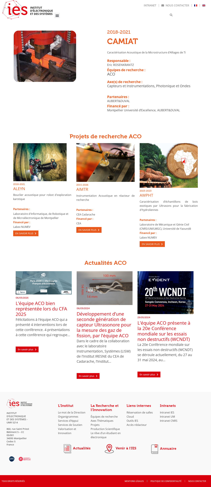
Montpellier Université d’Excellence (131, 110)
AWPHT (146, 195)
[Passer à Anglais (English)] (204, 5)
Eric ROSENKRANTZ (120, 65)
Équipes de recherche (104, 416)
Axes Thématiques (102, 420)
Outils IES (132, 420)
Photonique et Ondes (173, 86)
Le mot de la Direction (71, 412)
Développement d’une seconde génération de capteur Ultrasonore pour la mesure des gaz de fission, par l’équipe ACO (104, 325)
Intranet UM (167, 416)
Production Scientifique (105, 429)
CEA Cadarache (85, 214)
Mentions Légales (134, 481)
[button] (57, 15)
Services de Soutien (70, 424)
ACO (111, 74)
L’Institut (65, 406)
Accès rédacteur (137, 424)
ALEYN (19, 188)
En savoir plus (24, 233)
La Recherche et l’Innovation (105, 408)
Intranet (150, 5)
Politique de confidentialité (166, 481)
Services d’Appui (68, 420)
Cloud (130, 416)
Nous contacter (177, 5)
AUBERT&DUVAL (118, 101)
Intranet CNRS (168, 420)
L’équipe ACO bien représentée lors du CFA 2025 (41, 308)
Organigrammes (68, 416)
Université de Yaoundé (177, 228)
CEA (78, 223)
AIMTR (82, 189)
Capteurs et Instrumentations (130, 86)
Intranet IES (167, 412)
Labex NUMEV (21, 226)
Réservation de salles (140, 412)
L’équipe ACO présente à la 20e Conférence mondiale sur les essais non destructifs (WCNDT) (163, 331)
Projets (95, 424)
